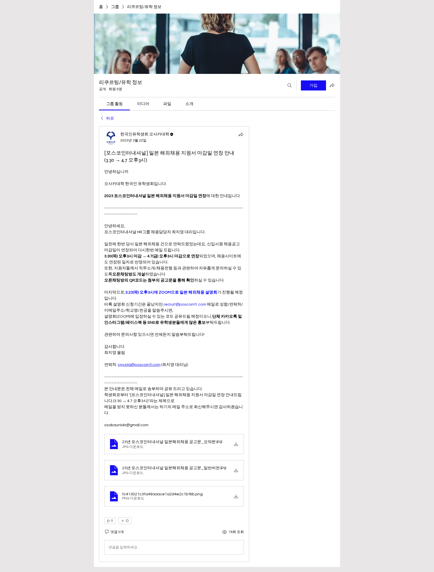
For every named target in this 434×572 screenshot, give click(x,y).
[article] (174, 344)
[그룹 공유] (332, 85)
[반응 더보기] (125, 520)
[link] (114, 104)
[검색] (290, 85)
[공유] (241, 134)
